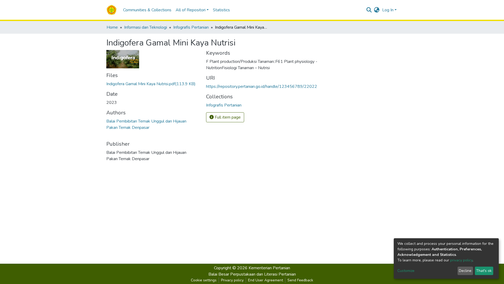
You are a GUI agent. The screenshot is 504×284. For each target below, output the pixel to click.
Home (112, 27)
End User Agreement (265, 280)
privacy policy (461, 260)
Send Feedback (300, 280)
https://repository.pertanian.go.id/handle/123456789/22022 (261, 86)
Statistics (221, 10)
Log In (387, 10)
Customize (405, 270)
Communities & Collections (147, 10)
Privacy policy (232, 280)
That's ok (484, 270)
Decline (465, 270)
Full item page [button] (227, 117)
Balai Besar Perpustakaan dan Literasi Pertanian (252, 274)
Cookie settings (204, 280)
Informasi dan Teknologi (145, 27)
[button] (376, 10)
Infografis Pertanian (191, 27)
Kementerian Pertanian (269, 268)
